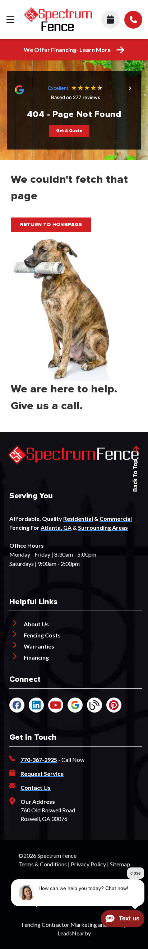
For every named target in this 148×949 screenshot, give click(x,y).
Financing (36, 657)
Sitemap (120, 864)
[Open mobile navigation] (10, 19)
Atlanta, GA (56, 527)
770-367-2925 (38, 759)
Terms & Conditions (42, 864)
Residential (78, 518)
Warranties (39, 646)
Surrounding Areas (103, 527)
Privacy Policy (88, 864)
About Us (36, 624)
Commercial (116, 518)
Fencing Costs (42, 635)
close (135, 873)
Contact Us (35, 787)
